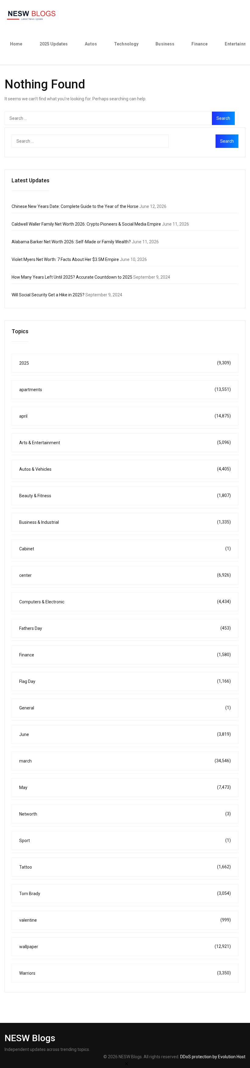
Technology (126, 43)
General (125, 707)
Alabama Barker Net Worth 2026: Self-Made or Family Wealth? (71, 241)
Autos (91, 43)
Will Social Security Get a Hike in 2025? (48, 294)
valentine (125, 920)
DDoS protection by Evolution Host (212, 1056)
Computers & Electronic (125, 601)
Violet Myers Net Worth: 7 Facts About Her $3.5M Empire (65, 259)
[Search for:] (120, 118)
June (125, 734)
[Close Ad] (126, 1063)
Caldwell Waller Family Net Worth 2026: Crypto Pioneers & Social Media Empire (86, 224)
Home (16, 43)
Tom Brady (125, 893)
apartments (125, 389)
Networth (125, 813)
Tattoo (125, 867)
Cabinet (125, 548)
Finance (199, 43)
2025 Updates (54, 43)
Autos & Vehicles (125, 469)
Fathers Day (125, 628)
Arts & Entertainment (125, 442)
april (125, 416)
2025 (125, 363)
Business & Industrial (125, 522)
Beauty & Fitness (125, 495)
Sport (125, 840)
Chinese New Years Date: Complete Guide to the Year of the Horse (75, 206)
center (125, 575)
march (125, 760)
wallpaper (125, 946)
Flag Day (125, 681)
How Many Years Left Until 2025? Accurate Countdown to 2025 (72, 277)
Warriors (125, 973)
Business (164, 43)
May (125, 787)
